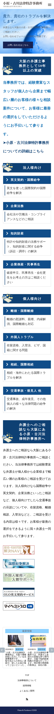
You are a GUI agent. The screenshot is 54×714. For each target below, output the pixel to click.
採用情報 (27, 686)
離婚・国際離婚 (22, 310)
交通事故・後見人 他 (26, 390)
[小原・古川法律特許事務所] (22, 4)
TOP (27, 675)
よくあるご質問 (27, 691)
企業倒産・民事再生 (25, 264)
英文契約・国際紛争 (25, 179)
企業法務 (17, 206)
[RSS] (27, 699)
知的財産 (17, 233)
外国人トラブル (22, 337)
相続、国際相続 (22, 364)
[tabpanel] (27, 31)
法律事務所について (27, 680)
